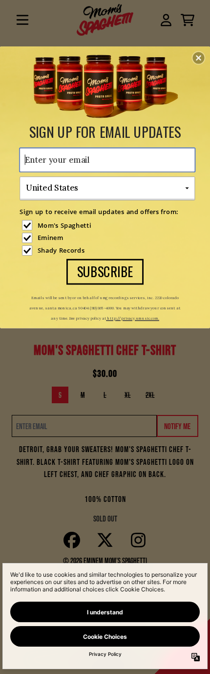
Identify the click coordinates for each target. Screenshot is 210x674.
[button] (199, 58)
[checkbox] (108, 225)
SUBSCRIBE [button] (105, 271)
